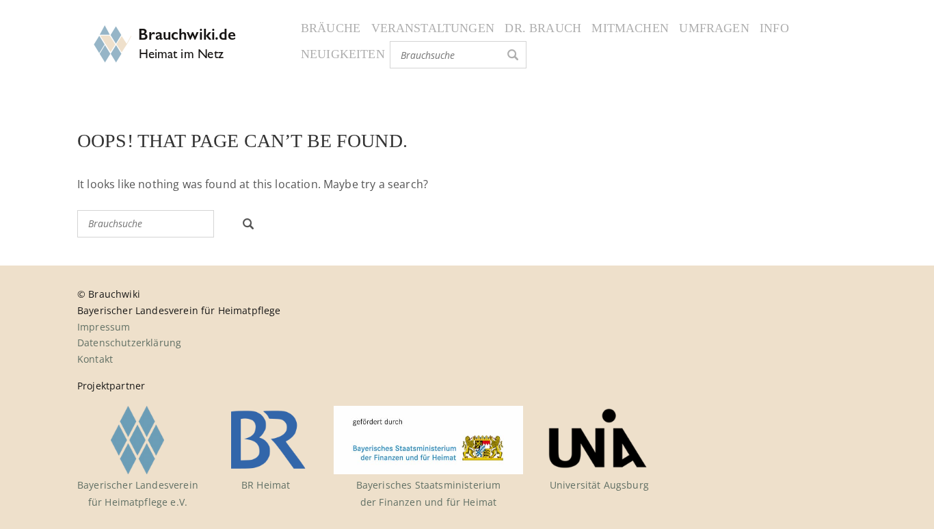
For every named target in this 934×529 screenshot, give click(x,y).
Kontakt (95, 358)
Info (774, 28)
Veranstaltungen (432, 28)
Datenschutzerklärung (129, 342)
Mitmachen (629, 28)
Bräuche (330, 28)
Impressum (103, 326)
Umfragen (714, 28)
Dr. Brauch (543, 28)
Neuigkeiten (343, 54)
